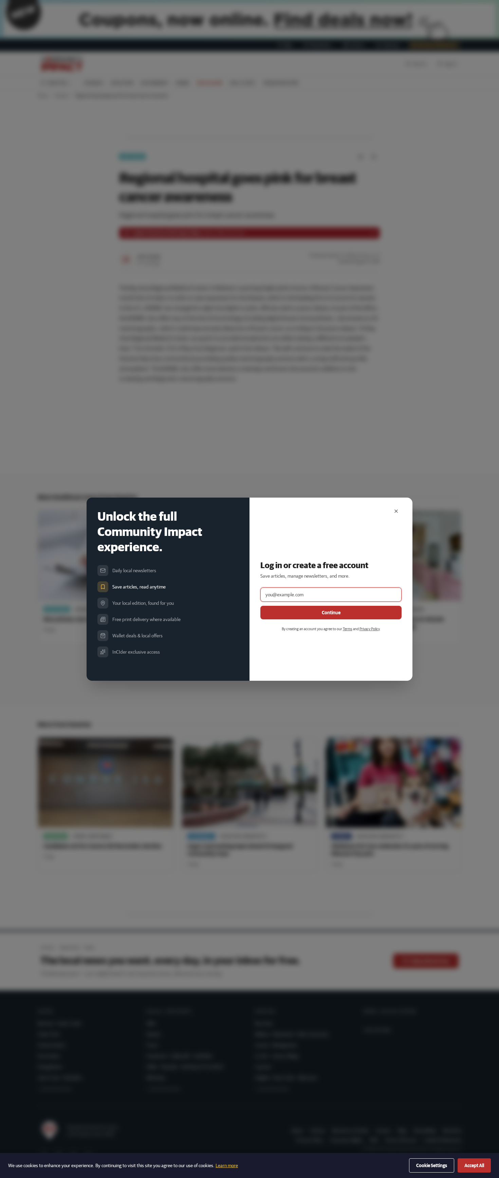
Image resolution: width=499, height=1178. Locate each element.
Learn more (227, 1165)
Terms (347, 628)
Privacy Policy (369, 628)
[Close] (396, 511)
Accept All (474, 1165)
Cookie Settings (431, 1165)
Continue (331, 612)
